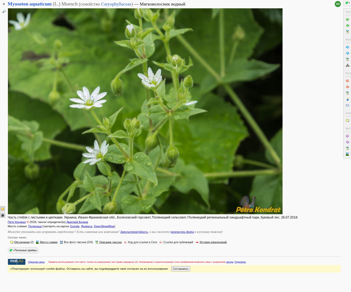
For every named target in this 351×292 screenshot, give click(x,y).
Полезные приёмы (25, 250)
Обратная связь (36, 262)
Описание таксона (110, 242)
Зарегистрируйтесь (134, 232)
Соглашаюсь (180, 268)
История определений (213, 242)
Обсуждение (22, 242)
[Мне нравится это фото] (2, 208)
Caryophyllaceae (116, 3)
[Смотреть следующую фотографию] (254, 111)
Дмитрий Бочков (77, 222)
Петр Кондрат (17, 222)
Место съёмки (48, 242)
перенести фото (182, 232)
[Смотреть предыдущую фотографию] (36, 111)
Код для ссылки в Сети (142, 242)
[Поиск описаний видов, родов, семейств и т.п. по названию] (4, 11)
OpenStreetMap (104, 226)
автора (229, 262)
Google (74, 226)
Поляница (35, 226)
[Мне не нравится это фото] (2, 215)
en (338, 4)
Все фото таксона (75, 242)
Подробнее (240, 262)
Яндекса (86, 226)
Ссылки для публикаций (178, 242)
